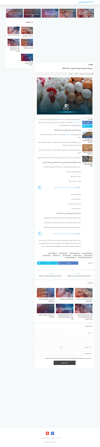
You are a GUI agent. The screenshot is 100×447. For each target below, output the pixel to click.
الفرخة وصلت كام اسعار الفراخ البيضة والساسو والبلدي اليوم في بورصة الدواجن (85, 14)
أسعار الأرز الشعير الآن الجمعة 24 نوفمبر (32, 15)
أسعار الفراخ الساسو (63, 253)
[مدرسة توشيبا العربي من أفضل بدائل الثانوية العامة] (67, 13)
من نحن (58, 438)
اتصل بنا (53, 438)
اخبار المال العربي (76, 122)
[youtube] (47, 433)
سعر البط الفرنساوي (77, 255)
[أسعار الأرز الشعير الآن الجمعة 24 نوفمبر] (32, 13)
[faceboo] (52, 433)
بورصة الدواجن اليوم (88, 255)
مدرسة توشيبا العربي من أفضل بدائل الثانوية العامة (68, 15)
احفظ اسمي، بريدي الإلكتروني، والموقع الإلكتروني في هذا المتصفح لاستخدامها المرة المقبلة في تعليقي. (68, 358)
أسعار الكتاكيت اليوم (52, 253)
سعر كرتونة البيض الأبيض (70, 257)
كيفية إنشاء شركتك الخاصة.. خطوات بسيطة (50, 15)
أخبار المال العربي (85, 2)
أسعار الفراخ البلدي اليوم (87, 253)
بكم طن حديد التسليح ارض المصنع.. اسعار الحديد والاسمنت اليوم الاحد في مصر (14, 14)
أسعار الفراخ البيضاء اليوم (75, 253)
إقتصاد (89, 65)
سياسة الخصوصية (45, 438)
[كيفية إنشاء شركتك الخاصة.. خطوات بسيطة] (50, 13)
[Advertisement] (64, 30)
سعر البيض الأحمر (56, 255)
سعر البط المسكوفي (66, 255)
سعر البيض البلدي (46, 255)
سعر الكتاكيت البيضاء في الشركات (85, 257)
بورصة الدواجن (69, 134)
